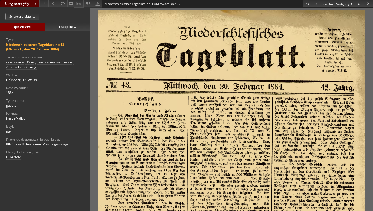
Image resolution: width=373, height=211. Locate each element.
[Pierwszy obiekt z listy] (307, 3)
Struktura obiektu (22, 16)
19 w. (30, 62)
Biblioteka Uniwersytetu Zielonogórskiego (37, 144)
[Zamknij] (368, 3)
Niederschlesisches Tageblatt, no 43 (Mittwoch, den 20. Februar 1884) (35, 47)
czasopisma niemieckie (54, 62)
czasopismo (15, 62)
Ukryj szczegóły (17, 3)
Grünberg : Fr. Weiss (21, 80)
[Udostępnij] (53, 3)
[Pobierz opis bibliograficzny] (78, 4)
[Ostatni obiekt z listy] (359, 3)
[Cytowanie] (88, 3)
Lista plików (67, 27)
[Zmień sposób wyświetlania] (70, 3)
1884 (10, 92)
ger (8, 131)
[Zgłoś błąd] (97, 3)
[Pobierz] (44, 3)
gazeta (11, 105)
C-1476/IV (13, 157)
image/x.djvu (15, 118)
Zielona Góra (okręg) (21, 67)
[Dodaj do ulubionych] (62, 3)
